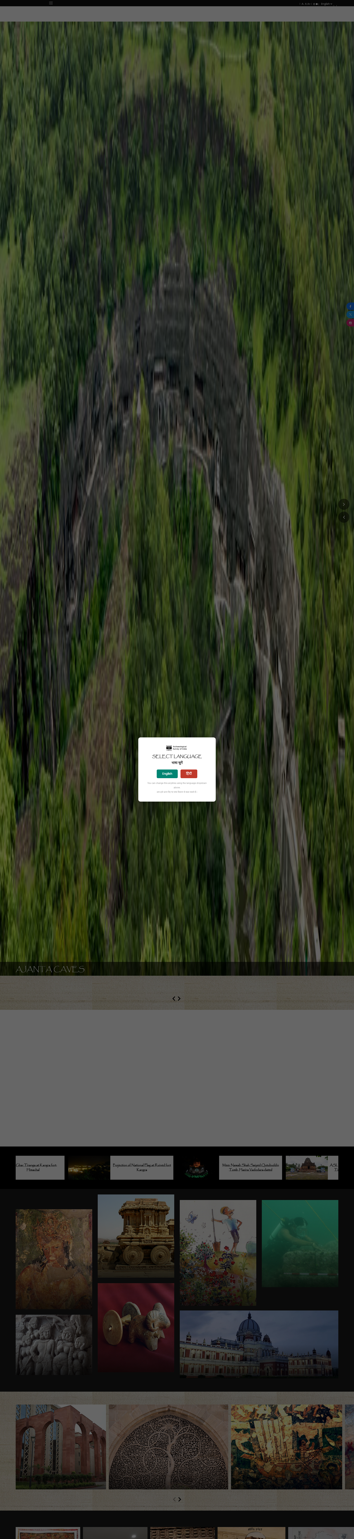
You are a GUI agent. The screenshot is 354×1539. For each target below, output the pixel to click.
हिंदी (189, 774)
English (167, 774)
